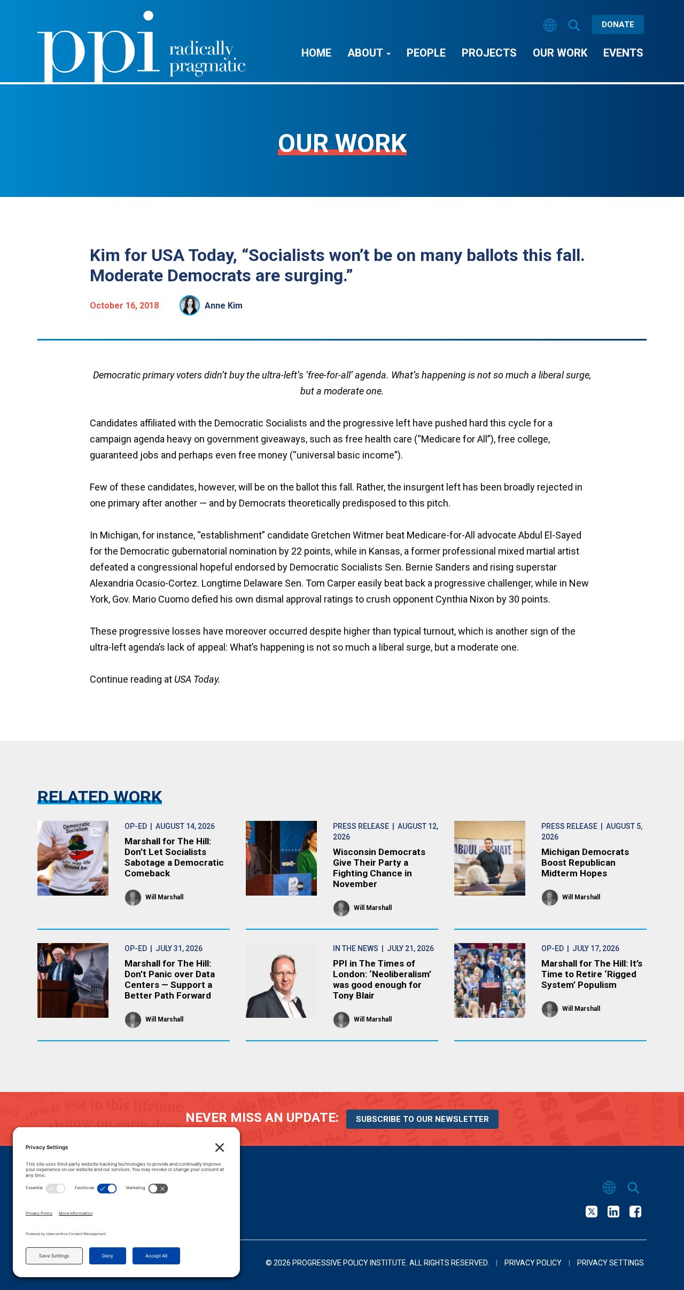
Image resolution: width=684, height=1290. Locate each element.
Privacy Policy (533, 1263)
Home (316, 52)
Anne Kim (224, 305)
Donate (618, 24)
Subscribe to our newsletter (422, 1119)
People (426, 52)
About (366, 52)
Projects (489, 52)
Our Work (560, 52)
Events (623, 52)
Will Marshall (164, 897)
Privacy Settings (610, 1263)
